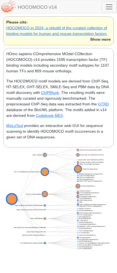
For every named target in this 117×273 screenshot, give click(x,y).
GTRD (103, 104)
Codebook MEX (49, 115)
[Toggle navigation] (109, 6)
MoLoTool (14, 125)
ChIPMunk (50, 92)
